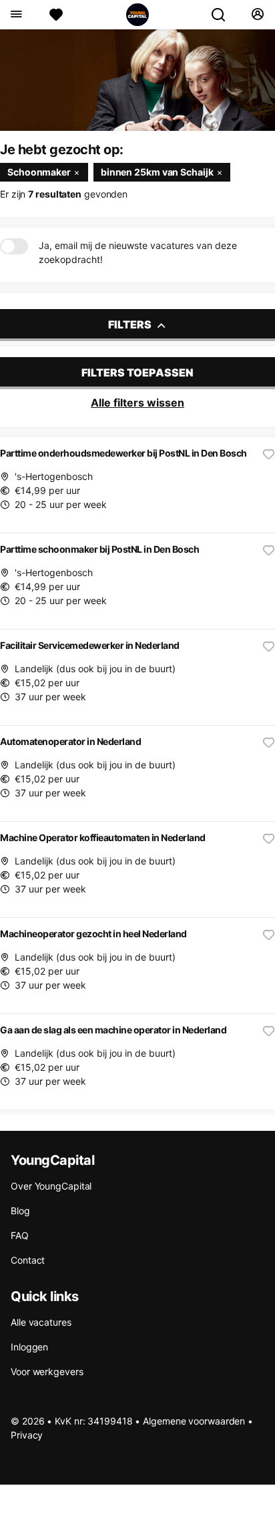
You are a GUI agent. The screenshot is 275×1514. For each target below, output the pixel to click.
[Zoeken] (223, 14)
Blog (20, 1210)
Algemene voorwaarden (194, 1421)
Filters (131, 324)
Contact (28, 1260)
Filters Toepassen (137, 372)
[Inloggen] (257, 14)
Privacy (27, 1435)
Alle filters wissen (137, 402)
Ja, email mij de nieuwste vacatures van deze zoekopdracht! (138, 252)
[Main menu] (16, 14)
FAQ (20, 1235)
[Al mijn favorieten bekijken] (56, 14)
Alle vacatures (41, 1322)
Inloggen (29, 1346)
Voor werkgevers (47, 1371)
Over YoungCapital (51, 1186)
